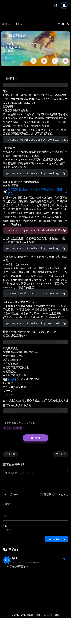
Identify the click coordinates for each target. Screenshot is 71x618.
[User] (64, 5)
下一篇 (59, 454)
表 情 (16, 494)
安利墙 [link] (12, 379)
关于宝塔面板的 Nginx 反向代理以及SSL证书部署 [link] (35, 191)
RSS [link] (38, 615)
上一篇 (12, 454)
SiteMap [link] (48, 615)
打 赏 (37, 437)
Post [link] (20, 24)
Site (5, 526)
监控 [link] (57, 615)
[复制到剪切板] (64, 139)
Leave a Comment (56, 539)
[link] (7, 428)
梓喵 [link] (14, 558)
